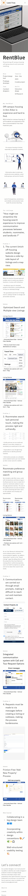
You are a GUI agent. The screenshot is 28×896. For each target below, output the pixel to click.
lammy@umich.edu (11, 882)
